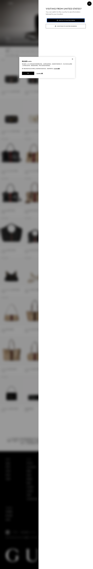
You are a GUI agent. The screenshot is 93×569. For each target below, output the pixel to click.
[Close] (89, 3)
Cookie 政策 (57, 68)
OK (28, 73)
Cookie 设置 (40, 73)
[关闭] (72, 59)
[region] (47, 67)
